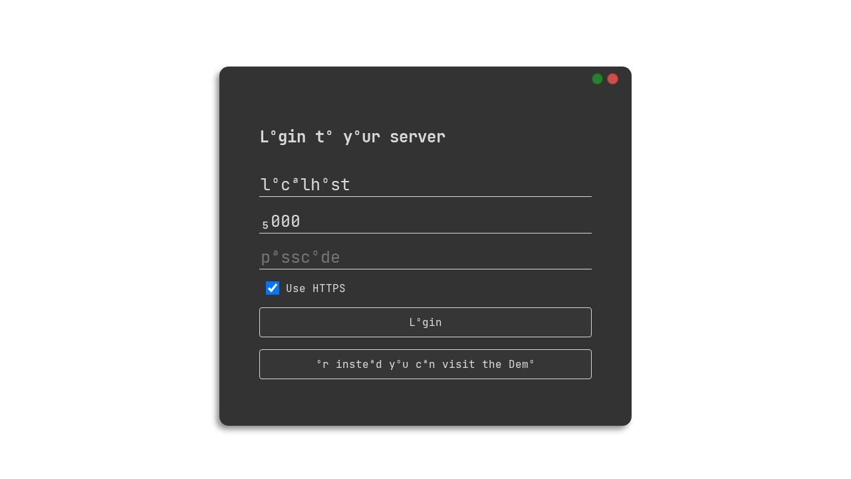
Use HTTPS (316, 288)
